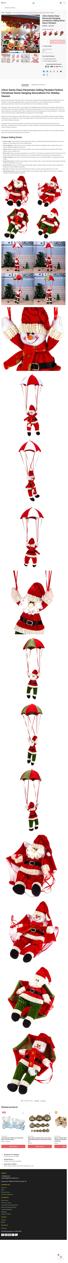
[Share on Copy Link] (47, 74)
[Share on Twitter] (50, 71)
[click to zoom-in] (20, 34)
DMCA (3, 1222)
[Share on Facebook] (47, 71)
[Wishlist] (23, 1113)
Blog (2, 1190)
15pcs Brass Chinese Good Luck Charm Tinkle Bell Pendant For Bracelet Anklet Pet (39, 1139)
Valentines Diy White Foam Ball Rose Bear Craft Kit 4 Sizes (12, 1138)
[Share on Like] (43, 71)
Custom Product (6, 1214)
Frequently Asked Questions (9, 1205)
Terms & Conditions (7, 1194)
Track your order (6, 1202)
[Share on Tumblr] (57, 71)
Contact (3, 1220)
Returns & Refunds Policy (8, 1207)
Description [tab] (25, 84)
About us (3, 1187)
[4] (61, 33)
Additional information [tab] (38, 84)
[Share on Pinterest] (54, 71)
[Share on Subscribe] (43, 74)
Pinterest (4, 1228)
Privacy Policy (5, 1192)
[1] (44, 33)
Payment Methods (6, 1209)
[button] (48, 41)
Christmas (8, 12)
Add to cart (57, 42)
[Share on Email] (60, 71)
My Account (4, 1200)
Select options (13, 1146)
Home (2, 12)
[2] (50, 33)
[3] (56, 33)
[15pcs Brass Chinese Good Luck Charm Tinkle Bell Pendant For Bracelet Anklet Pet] (40, 1123)
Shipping (3, 1212)
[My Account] (61, 3)
